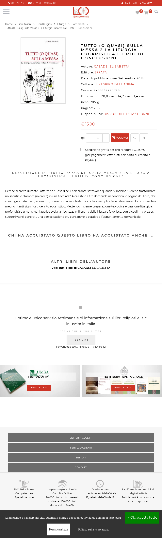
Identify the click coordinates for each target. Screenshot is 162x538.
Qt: (83, 138)
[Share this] (143, 137)
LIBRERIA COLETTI (81, 437)
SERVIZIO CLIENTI (81, 447)
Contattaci (17, 3)
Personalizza (58, 529)
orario (51, 3)
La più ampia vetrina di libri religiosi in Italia (138, 491)
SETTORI (81, 457)
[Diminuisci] (89, 138)
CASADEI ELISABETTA (93, 268)
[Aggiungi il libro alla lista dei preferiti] (134, 137)
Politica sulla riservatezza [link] (93, 529)
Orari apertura (100, 489)
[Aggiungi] (106, 138)
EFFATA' (101, 72)
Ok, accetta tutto (143, 517)
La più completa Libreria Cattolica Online (62, 491)
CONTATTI (81, 467)
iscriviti (81, 339)
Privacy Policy (98, 346)
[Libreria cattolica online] (81, 12)
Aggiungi (121, 137)
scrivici (36, 3)
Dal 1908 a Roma (24, 489)
